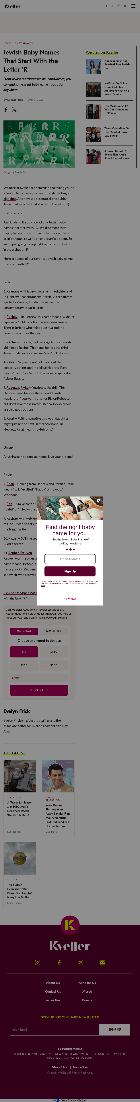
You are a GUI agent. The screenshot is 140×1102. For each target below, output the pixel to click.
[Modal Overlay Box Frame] (70, 551)
